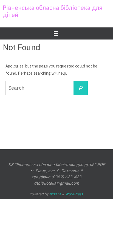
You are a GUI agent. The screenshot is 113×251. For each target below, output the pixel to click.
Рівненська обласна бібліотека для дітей (53, 11)
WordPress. (74, 194)
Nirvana (55, 194)
